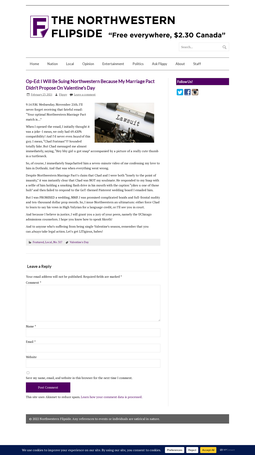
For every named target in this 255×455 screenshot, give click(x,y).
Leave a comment (85, 94)
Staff (197, 64)
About (180, 64)
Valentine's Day (79, 242)
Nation (52, 64)
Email (31, 341)
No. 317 (57, 242)
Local (70, 64)
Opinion (88, 64)
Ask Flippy (159, 64)
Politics (138, 64)
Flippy (63, 94)
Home (34, 64)
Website (31, 357)
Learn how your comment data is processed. (111, 397)
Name (31, 326)
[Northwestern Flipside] (127, 41)
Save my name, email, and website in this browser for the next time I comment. (79, 377)
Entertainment (113, 64)
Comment (33, 282)
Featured (38, 242)
